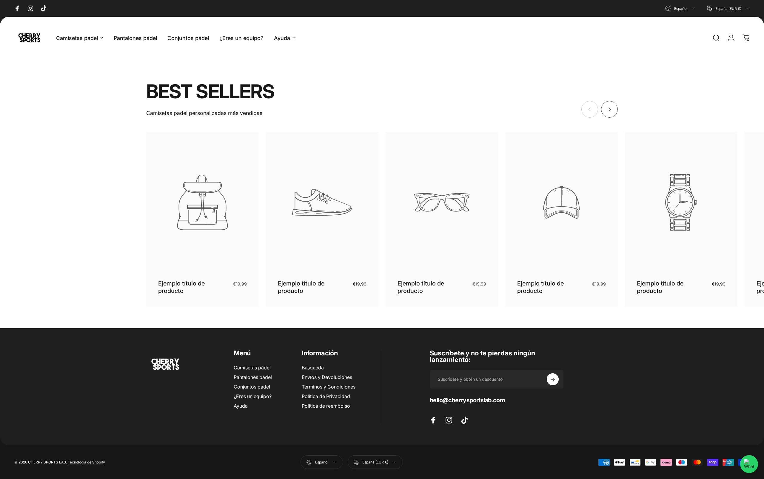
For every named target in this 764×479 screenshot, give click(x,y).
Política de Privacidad (326, 396)
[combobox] (680, 8)
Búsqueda (313, 368)
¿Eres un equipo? (253, 396)
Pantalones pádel (253, 377)
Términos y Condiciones (328, 387)
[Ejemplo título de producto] (202, 202)
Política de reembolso (326, 406)
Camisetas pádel (252, 368)
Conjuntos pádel (252, 387)
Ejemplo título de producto (181, 287)
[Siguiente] (609, 109)
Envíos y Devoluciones (327, 377)
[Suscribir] (553, 379)
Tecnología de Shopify (86, 462)
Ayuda (241, 406)
